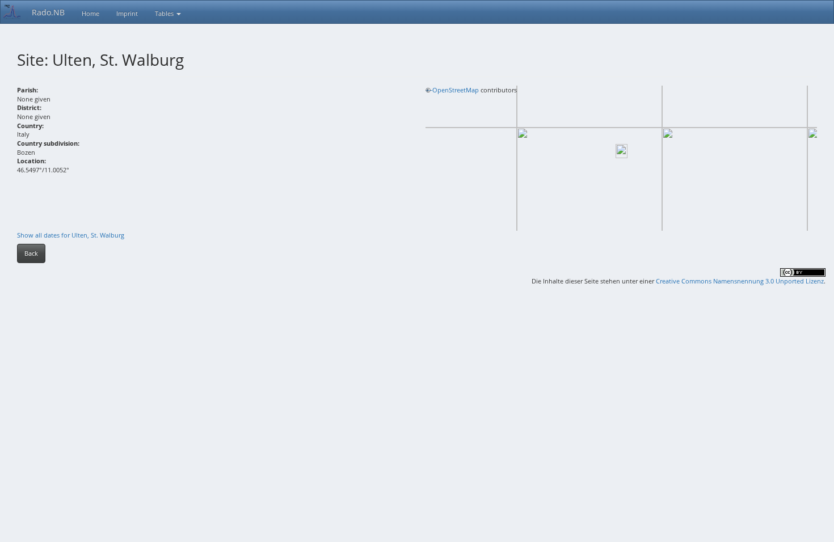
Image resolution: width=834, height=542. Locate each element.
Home (90, 13)
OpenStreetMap (455, 90)
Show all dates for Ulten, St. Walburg (70, 235)
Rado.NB (48, 12)
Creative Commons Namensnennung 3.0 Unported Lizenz (740, 281)
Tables (165, 13)
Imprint (127, 13)
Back (31, 253)
